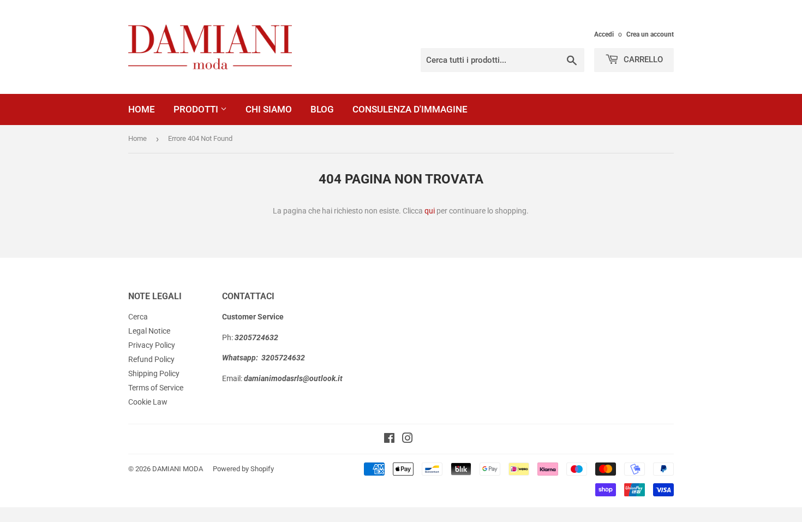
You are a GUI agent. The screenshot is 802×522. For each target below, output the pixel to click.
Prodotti (196, 109)
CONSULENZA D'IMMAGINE (410, 109)
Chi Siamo (269, 109)
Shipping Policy (153, 373)
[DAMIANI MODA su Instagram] (407, 439)
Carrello (642, 59)
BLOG (322, 109)
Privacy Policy (151, 345)
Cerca (138, 316)
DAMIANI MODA (177, 469)
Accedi (604, 34)
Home (141, 109)
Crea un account (650, 34)
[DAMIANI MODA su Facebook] (389, 439)
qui (429, 210)
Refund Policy (151, 359)
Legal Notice (149, 331)
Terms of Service (155, 387)
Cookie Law (147, 402)
